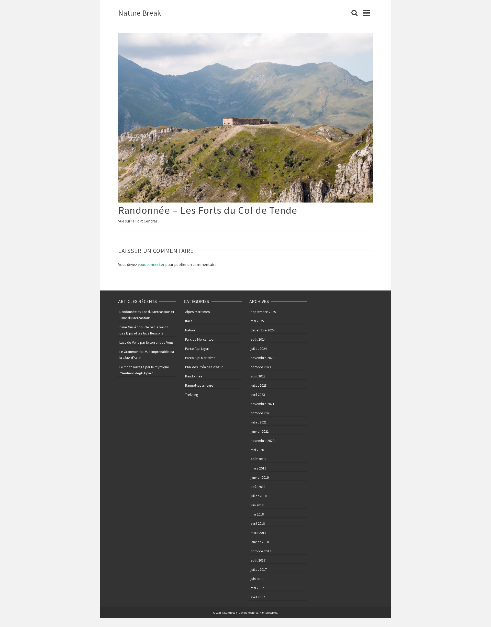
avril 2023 (258, 394)
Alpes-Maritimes (197, 311)
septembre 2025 (263, 311)
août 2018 (258, 486)
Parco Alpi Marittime (200, 357)
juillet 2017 (259, 569)
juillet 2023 (259, 385)
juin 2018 (257, 505)
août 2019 (258, 459)
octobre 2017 (261, 551)
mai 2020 (257, 449)
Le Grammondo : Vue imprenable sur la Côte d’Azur (146, 354)
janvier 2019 (260, 477)
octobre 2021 (261, 413)
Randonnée (194, 376)
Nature (190, 330)
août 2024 (258, 339)
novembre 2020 (262, 440)
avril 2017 (258, 597)
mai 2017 (257, 588)
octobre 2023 (261, 367)
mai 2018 (257, 514)
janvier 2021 (260, 431)
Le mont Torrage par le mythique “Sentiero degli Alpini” (144, 370)
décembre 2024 (263, 330)
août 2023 (258, 376)
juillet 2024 (259, 348)
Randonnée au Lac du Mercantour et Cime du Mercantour (146, 314)
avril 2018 (258, 523)
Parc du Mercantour (200, 339)
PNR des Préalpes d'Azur (204, 367)
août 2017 (258, 560)
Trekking (191, 394)
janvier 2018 (260, 542)
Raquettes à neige (199, 385)
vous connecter (151, 264)
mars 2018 (258, 532)
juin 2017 (257, 578)
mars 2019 (258, 468)
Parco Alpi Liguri (197, 348)
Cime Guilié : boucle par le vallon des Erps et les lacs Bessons (143, 330)
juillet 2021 (259, 422)
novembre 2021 (262, 403)
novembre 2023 (262, 357)
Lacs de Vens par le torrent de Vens (146, 342)
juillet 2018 (259, 496)
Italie (189, 321)
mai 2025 (257, 321)
